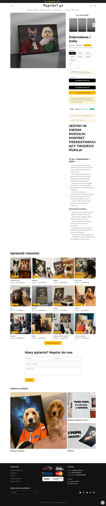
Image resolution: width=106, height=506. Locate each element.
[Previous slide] (70, 25)
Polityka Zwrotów (15, 481)
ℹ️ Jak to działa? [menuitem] (33, 10)
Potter (34, 336)
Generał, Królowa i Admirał (61, 336)
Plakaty (70, 451)
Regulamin (13, 473)
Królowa (55, 308)
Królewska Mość (15, 280)
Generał (77, 308)
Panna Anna (78, 280)
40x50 (88, 53)
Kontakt (12, 475)
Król (11, 308)
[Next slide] (93, 25)
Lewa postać (72, 77)
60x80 (80, 56)
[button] (12, 6)
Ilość (70, 63)
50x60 (72, 56)
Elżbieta (34, 308)
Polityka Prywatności (16, 470)
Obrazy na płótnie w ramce (78, 420)
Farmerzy (13, 336)
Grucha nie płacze (80, 336)
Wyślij (30, 380)
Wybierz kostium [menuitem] (44, 10)
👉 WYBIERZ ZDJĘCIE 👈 (82, 80)
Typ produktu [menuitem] (57, 10)
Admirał (55, 280)
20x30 (72, 53)
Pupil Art (45, 502)
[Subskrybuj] (36, 492)
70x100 (88, 56)
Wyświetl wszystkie (53, 343)
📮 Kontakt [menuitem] (74, 10)
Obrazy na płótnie (17, 451)
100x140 (73, 60)
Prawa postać (72, 84)
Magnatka (35, 280)
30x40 (80, 53)
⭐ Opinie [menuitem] (67, 10)
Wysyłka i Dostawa (16, 478)
